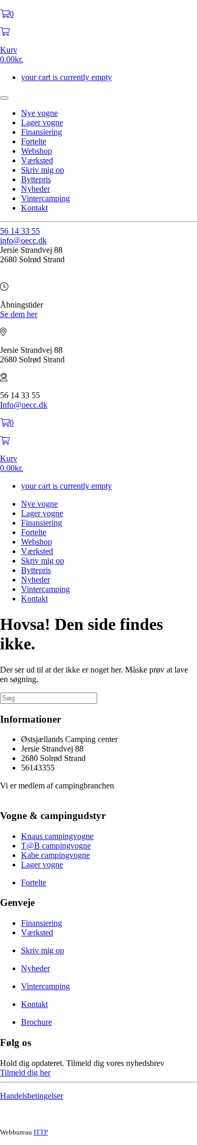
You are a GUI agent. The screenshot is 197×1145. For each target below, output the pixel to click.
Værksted (37, 160)
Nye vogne (39, 112)
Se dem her (18, 314)
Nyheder (35, 188)
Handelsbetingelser (31, 1095)
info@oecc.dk (23, 240)
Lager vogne (42, 122)
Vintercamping (45, 198)
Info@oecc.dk (23, 404)
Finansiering (41, 131)
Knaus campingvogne (57, 836)
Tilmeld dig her (25, 1072)
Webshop (36, 150)
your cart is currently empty (66, 77)
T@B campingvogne (56, 845)
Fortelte (33, 141)
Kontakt (34, 207)
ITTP (41, 1132)
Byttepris (36, 179)
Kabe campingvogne (55, 855)
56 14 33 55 (20, 230)
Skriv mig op (42, 169)
